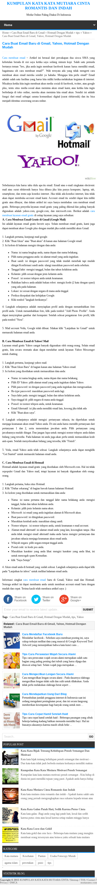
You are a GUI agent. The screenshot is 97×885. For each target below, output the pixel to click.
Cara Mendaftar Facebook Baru (42, 634)
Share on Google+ (76, 599)
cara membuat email (34, 579)
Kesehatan (28, 856)
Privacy (4, 882)
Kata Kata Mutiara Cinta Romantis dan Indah (48, 789)
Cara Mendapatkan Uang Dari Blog (44, 694)
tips (78, 32)
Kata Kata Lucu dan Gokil (36, 828)
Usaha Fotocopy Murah (63, 856)
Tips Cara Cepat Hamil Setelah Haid (45, 714)
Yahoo (86, 32)
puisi (40, 862)
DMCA (13, 882)
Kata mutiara (11, 856)
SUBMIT (88, 609)
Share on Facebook (20, 599)
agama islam (11, 862)
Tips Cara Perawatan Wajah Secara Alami (49, 654)
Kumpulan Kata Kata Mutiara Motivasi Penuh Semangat (54, 770)
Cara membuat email (13, 57)
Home (5, 32)
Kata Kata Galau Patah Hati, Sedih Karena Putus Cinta (53, 809)
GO (91, 736)
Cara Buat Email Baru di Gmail (28, 32)
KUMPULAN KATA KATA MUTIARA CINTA (44, 880)
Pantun (42, 856)
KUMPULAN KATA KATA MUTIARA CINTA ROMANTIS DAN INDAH (48, 5)
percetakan (27, 862)
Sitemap (74, 880)
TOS (83, 880)
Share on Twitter (48, 599)
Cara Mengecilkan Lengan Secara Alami (48, 674)
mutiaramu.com (89, 882)
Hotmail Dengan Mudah (60, 32)
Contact (91, 880)
